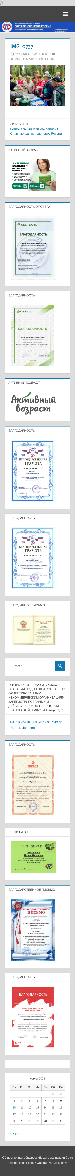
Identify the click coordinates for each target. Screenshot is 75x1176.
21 (45, 1114)
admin (43, 54)
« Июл (14, 1133)
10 (14, 1107)
